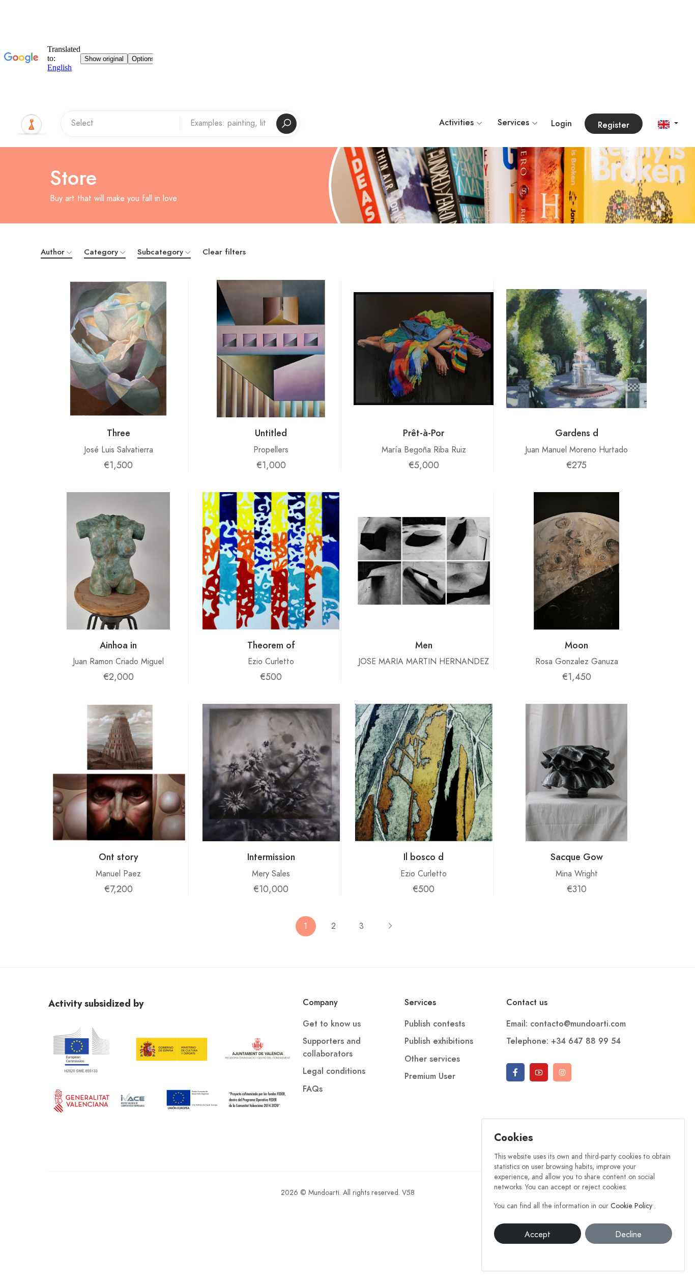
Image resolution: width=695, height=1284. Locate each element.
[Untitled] (271, 348)
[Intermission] (271, 772)
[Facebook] (515, 1072)
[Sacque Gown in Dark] (576, 772)
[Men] (424, 561)
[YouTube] (539, 1072)
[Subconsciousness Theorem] (270, 561)
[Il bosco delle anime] (424, 772)
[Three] (118, 348)
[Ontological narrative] (118, 772)
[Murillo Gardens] (576, 348)
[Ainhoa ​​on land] (118, 561)
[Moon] (577, 561)
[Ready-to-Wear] (424, 348)
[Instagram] (562, 1072)
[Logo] (31, 123)
